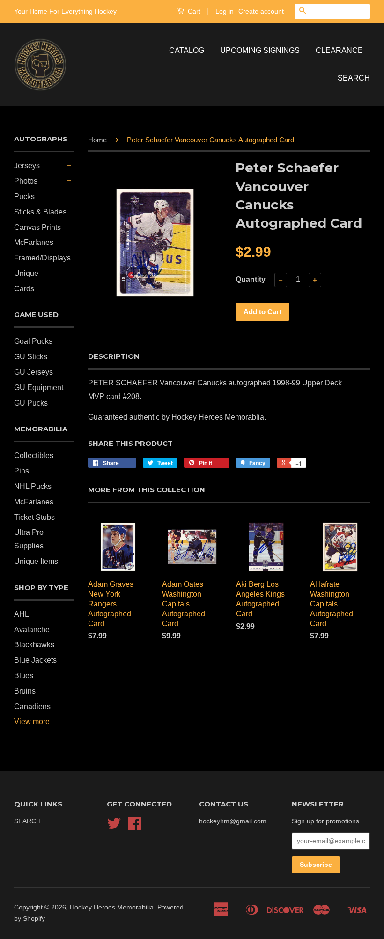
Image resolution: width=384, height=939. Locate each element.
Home (97, 140)
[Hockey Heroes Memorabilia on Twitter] (114, 826)
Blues (23, 676)
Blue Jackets (35, 660)
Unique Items (36, 561)
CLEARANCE (339, 50)
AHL (21, 614)
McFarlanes (33, 242)
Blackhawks (34, 645)
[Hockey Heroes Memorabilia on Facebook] (134, 826)
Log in (224, 11)
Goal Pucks (33, 341)
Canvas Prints (37, 227)
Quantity (251, 279)
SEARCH (354, 78)
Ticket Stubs (34, 517)
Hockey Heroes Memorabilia (112, 907)
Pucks (24, 196)
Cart (193, 11)
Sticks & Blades (40, 212)
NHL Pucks (33, 486)
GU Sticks (30, 357)
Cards (24, 289)
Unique (26, 273)
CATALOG (186, 50)
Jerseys (27, 166)
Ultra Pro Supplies (29, 539)
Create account (261, 11)
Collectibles (33, 455)
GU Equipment (38, 388)
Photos (25, 181)
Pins (21, 471)
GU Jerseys (33, 372)
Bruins (25, 691)
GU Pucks (31, 403)
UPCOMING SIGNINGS (260, 50)
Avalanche (32, 630)
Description (114, 356)
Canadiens (32, 706)
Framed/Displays (42, 258)
